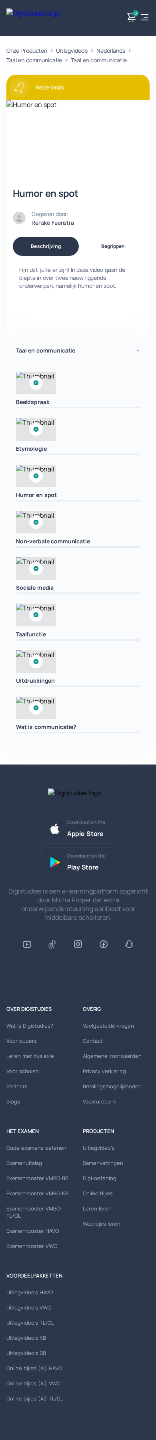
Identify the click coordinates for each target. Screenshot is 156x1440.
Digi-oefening (99, 1178)
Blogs (13, 1101)
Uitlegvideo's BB (26, 1353)
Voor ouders (21, 1040)
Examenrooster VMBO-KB (37, 1193)
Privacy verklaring (104, 1071)
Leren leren (97, 1208)
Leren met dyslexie (30, 1056)
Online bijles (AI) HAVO (34, 1368)
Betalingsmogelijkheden (112, 1086)
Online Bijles (98, 1193)
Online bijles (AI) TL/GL (34, 1398)
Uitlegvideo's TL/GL (30, 1322)
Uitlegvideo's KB (26, 1337)
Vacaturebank (99, 1101)
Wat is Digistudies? (29, 1025)
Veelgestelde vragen (108, 1025)
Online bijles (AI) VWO (33, 1383)
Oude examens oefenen (36, 1147)
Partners (17, 1086)
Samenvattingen (103, 1163)
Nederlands (110, 50)
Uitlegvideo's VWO (28, 1307)
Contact (92, 1040)
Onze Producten (26, 50)
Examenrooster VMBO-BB (37, 1178)
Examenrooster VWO (31, 1246)
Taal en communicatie (34, 60)
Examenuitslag (24, 1163)
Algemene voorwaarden (112, 1056)
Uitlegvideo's (72, 50)
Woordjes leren (101, 1223)
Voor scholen (22, 1071)
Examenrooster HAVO (32, 1230)
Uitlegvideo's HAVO (29, 1292)
